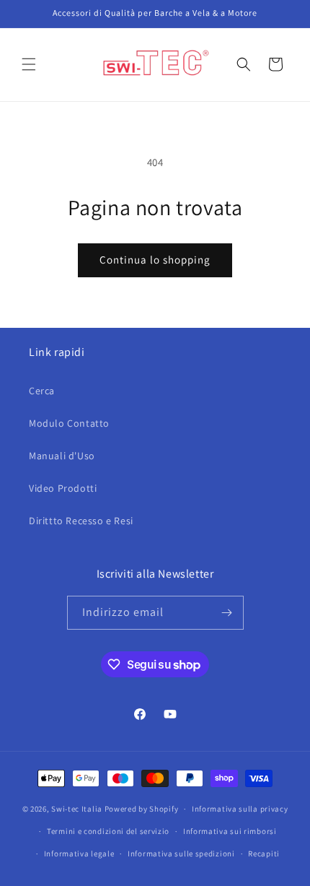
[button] (29, 64)
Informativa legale (79, 853)
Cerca (42, 390)
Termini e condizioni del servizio (108, 831)
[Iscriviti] (227, 613)
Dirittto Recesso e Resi (81, 520)
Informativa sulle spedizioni (181, 853)
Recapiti (264, 853)
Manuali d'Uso (62, 455)
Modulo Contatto (69, 423)
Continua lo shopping (155, 259)
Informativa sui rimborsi (230, 831)
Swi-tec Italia (76, 809)
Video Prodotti (63, 488)
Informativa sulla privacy (240, 809)
